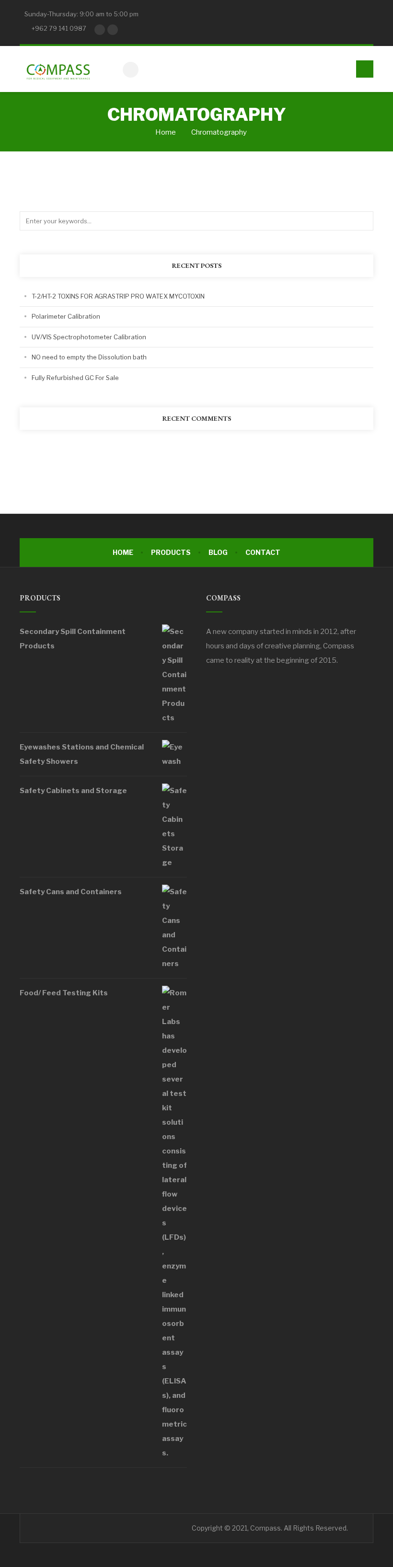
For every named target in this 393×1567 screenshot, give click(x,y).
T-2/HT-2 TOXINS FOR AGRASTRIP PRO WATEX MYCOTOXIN (118, 296)
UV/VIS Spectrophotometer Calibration (89, 337)
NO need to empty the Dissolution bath (89, 357)
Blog (218, 552)
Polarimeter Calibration (66, 316)
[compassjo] (58, 69)
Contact (262, 552)
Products (171, 552)
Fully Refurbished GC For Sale (75, 377)
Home (165, 132)
